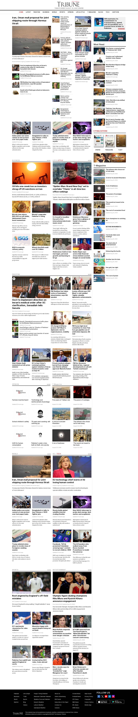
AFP (13, 601)
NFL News (75, 705)
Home (21, 12)
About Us (57, 693)
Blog (24, 702)
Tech (107, 12)
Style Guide (88, 693)
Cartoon (115, 12)
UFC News (75, 699)
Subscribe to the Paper (61, 702)
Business (46, 12)
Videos (25, 705)
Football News (76, 696)
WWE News (75, 707)
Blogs (100, 12)
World (54, 12)
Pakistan (36, 12)
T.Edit (24, 696)
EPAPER (81, 8)
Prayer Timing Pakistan (41, 693)
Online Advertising (60, 696)
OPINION (15, 384)
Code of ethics (89, 702)
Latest (28, 12)
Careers (57, 707)
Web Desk (14, 311)
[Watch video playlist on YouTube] (110, 36)
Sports (62, 12)
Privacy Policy (89, 696)
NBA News (75, 702)
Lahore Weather (39, 705)
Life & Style (80, 12)
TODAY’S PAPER (60, 8)
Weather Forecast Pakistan (42, 699)
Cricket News (76, 693)
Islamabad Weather (39, 707)
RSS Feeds (58, 699)
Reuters (14, 61)
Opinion (70, 12)
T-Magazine (91, 12)
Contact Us (58, 705)
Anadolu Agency (21, 61)
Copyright (87, 699)
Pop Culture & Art (57, 194)
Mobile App (88, 705)
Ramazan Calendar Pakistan (42, 696)
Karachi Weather (39, 702)
